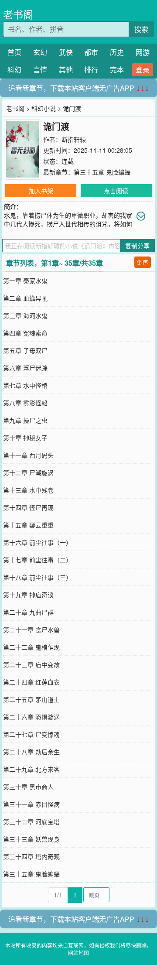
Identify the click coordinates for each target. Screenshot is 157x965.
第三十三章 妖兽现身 (31, 839)
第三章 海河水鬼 (25, 315)
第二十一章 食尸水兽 (31, 629)
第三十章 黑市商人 (28, 786)
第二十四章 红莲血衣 (31, 682)
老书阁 (18, 14)
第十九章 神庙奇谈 (28, 594)
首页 (14, 52)
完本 (117, 70)
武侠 (66, 52)
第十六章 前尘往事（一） (37, 542)
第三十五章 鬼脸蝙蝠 (102, 172)
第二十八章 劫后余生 (31, 751)
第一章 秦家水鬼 (25, 280)
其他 (66, 70)
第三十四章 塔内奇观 (31, 856)
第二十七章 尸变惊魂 (31, 734)
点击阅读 (116, 190)
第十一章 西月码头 (28, 455)
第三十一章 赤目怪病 (31, 804)
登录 (143, 70)
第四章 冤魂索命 (25, 333)
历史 (117, 52)
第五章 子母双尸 (25, 350)
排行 (91, 70)
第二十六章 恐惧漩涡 (31, 716)
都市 (91, 52)
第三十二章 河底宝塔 (31, 821)
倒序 (142, 262)
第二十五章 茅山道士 (31, 699)
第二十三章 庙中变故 (31, 664)
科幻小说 (43, 108)
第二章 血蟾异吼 (25, 298)
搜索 (141, 29)
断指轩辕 (73, 139)
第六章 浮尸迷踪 (25, 367)
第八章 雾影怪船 (25, 402)
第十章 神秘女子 (25, 437)
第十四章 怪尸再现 (28, 507)
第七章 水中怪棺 (25, 385)
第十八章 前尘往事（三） (37, 577)
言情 (40, 70)
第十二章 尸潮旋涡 (28, 472)
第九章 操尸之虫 (25, 420)
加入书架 (41, 190)
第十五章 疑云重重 (28, 524)
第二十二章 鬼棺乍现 (31, 647)
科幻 (14, 70)
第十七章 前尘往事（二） (37, 559)
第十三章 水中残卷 (28, 490)
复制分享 (137, 245)
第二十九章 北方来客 (31, 769)
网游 (143, 52)
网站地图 (78, 952)
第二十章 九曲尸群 (28, 612)
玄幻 (40, 52)
